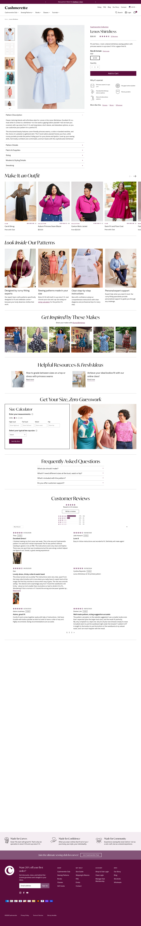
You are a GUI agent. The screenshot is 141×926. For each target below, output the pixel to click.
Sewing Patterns (63, 875)
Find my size (106, 51)
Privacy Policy (25, 915)
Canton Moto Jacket (79, 226)
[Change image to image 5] (10, 92)
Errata (78, 882)
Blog (115, 875)
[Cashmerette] (16, 7)
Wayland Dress (10, 826)
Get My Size (15, 441)
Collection (42, 223)
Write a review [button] (70, 511)
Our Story (117, 872)
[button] (62, 516)
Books (59, 879)
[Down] (10, 107)
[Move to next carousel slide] (134, 176)
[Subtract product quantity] (92, 67)
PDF (91, 54)
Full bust (25, 422)
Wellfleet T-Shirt (78, 2)
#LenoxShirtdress (79, 323)
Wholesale (117, 882)
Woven (112, 105)
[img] (17, 533)
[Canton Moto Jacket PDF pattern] (87, 201)
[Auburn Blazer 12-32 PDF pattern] (54, 201)
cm (21, 418)
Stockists (117, 879)
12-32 (95, 58)
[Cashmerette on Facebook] (24, 893)
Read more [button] (17, 591)
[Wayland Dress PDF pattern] (70, 739)
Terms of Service (38, 915)
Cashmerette (13, 915)
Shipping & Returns (82, 875)
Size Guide (79, 872)
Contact (79, 886)
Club (6, 223)
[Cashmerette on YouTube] (27, 893)
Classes (60, 882)
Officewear (119, 105)
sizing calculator (44, 302)
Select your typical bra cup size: (22, 430)
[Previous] (45, 2)
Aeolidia (54, 915)
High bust (12, 422)
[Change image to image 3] (10, 63)
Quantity (93, 63)
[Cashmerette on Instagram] (20, 893)
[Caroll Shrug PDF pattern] (20, 201)
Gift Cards (61, 886)
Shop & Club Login (102, 872)
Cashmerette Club (63, 872)
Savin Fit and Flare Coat (114, 226)
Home (6, 19)
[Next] (95, 2)
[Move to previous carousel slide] (130, 176)
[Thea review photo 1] (17, 558)
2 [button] (69, 632)
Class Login (100, 875)
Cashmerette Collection (99, 27)
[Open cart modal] (134, 12)
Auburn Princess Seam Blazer (49, 226)
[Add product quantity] (98, 67)
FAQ (77, 879)
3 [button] (71, 632)
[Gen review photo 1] (16, 598)
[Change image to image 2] (10, 49)
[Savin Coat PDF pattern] (120, 201)
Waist (37, 422)
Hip (49, 422)
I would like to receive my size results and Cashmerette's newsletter (45, 111)
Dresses (104, 105)
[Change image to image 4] (10, 78)
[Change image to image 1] (10, 34)
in (16, 418)
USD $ (133, 7)
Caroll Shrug (9, 226)
